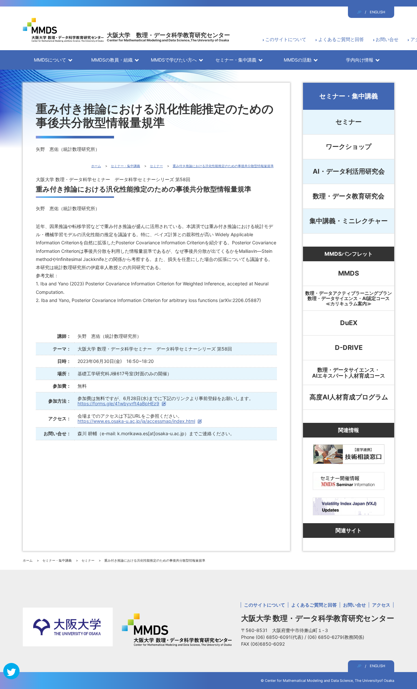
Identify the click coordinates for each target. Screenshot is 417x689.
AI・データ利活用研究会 (349, 171)
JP (359, 12)
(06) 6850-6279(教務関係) (336, 637)
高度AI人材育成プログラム (348, 397)
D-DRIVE (349, 348)
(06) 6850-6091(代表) (280, 637)
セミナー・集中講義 (348, 96)
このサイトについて (285, 39)
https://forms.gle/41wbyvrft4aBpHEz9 (118, 403)
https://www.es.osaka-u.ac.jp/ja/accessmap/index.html (136, 421)
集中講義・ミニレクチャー (348, 221)
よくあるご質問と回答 (341, 39)
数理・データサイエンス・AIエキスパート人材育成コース (348, 372)
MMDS (348, 273)
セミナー (349, 122)
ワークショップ (348, 147)
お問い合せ (387, 39)
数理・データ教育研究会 (348, 196)
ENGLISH (377, 12)
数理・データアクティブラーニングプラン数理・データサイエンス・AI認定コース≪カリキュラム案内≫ (348, 298)
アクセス (381, 605)
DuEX (348, 323)
